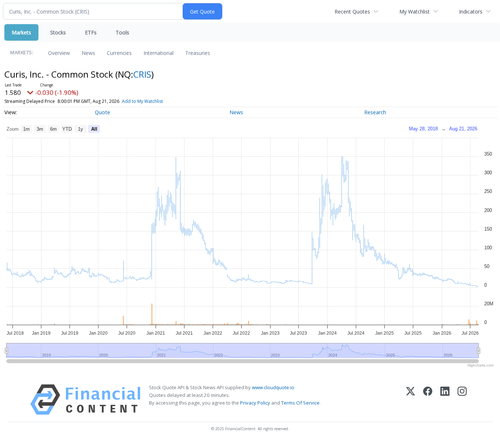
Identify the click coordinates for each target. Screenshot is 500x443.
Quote (102, 112)
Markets (21, 32)
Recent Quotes (352, 11)
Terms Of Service (300, 402)
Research (375, 112)
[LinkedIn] (444, 400)
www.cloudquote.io (273, 387)
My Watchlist (414, 11)
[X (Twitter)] (410, 400)
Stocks (58, 32)
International (158, 52)
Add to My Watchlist (142, 101)
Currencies (119, 52)
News (88, 52)
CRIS (142, 74)
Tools (122, 32)
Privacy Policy (255, 402)
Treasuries (197, 52)
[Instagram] (462, 400)
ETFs (91, 32)
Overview (59, 52)
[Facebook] (427, 400)
